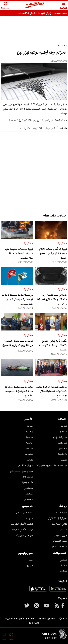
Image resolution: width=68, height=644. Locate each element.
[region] (34, 28)
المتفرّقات (27, 477)
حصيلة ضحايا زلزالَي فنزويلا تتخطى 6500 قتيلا (42, 13)
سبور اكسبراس (59, 541)
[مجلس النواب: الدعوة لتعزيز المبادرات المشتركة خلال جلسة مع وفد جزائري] (51, 367)
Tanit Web (34, 623)
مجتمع (28, 499)
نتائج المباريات (59, 524)
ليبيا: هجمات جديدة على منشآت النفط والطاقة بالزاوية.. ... (19, 253)
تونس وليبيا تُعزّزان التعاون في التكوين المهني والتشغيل (17, 343)
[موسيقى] (63, 635)
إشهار (64, 460)
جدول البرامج (60, 437)
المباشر (63, 448)
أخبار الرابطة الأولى (57, 518)
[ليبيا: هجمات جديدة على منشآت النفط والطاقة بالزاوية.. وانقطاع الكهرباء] (17, 230)
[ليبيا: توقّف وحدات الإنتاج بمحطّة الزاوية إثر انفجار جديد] (51, 230)
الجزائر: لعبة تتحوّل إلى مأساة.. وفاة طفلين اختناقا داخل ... (52, 299)
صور (30, 560)
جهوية (29, 437)
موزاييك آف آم (25, 465)
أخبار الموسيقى (24, 512)
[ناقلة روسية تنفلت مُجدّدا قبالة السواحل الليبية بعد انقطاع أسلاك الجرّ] (17, 367)
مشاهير (28, 488)
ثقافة (30, 460)
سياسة (29, 448)
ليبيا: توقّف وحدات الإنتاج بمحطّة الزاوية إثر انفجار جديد (52, 253)
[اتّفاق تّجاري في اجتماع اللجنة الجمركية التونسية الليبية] (51, 321)
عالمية (29, 443)
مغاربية (62, 45)
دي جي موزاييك (24, 535)
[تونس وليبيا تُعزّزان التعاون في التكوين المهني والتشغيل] (17, 321)
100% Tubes (49, 634)
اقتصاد (29, 454)
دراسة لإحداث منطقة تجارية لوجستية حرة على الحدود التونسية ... (17, 299)
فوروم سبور (61, 535)
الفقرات (63, 565)
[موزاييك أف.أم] (34, 5)
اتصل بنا (62, 454)
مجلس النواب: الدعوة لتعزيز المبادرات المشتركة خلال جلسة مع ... (51, 391)
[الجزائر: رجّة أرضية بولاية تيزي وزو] (34, 81)
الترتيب (63, 529)
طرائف (29, 494)
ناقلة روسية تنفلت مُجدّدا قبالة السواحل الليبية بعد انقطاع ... (19, 391)
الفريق (63, 426)
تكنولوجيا (27, 482)
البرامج (63, 431)
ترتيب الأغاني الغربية (22, 529)
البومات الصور (59, 546)
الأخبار (63, 571)
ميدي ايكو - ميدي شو (21, 471)
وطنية (29, 431)
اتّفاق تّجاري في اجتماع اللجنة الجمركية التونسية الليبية (53, 345)
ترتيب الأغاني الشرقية (22, 524)
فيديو (30, 565)
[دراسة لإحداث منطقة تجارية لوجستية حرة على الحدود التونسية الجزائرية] (17, 276)
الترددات (62, 443)
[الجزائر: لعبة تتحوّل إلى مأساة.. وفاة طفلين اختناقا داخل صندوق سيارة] (51, 276)
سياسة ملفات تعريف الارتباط (51, 465)
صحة (30, 426)
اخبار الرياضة (60, 512)
